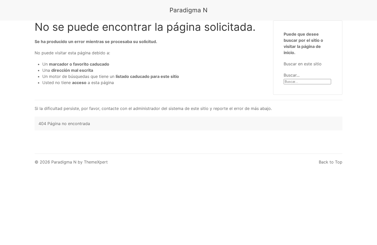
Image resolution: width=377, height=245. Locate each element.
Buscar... (292, 75)
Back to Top (330, 162)
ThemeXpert (96, 162)
